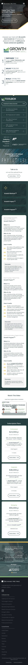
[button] (23, 3)
